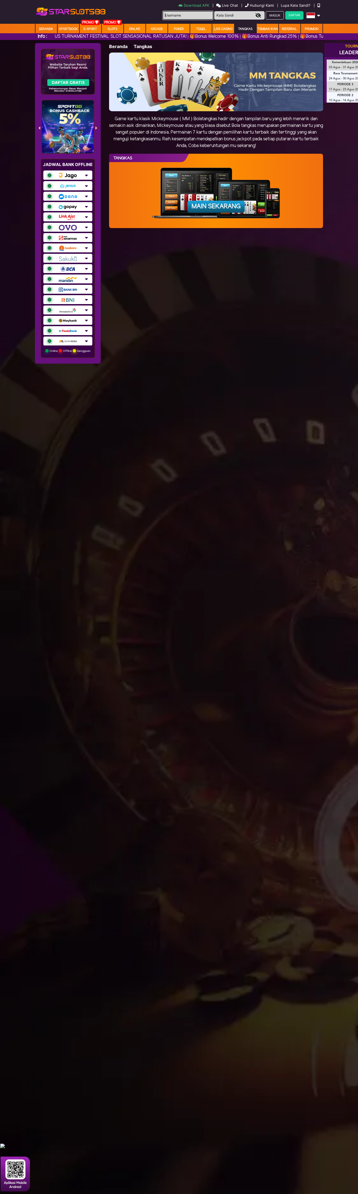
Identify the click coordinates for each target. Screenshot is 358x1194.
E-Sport (90, 29)
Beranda (46, 29)
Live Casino (223, 29)
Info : (42, 36)
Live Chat (229, 5)
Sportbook (68, 29)
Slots (112, 29)
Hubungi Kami (262, 5)
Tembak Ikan (267, 29)
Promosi (311, 29)
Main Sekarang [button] (216, 206)
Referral (289, 29)
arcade (157, 29)
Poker (179, 29)
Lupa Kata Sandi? (296, 5)
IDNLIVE (134, 29)
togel (201, 29)
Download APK (196, 5)
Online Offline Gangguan (70, 350)
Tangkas (245, 29)
